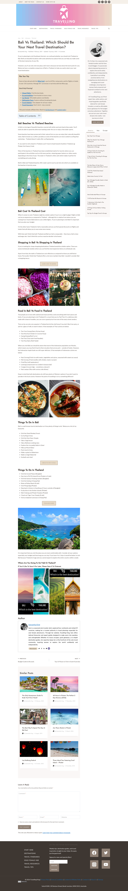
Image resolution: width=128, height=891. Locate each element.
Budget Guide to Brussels (26, 660)
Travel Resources (83, 28)
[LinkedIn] (44, 648)
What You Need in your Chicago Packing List (96, 140)
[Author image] (23, 701)
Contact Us (40, 2)
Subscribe (54, 865)
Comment (22, 793)
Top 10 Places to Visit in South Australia (67, 660)
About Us (94, 879)
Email (42, 817)
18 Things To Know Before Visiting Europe (96, 208)
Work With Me (50, 2)
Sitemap (100, 879)
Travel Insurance (27, 105)
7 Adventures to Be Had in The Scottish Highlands (95, 203)
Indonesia (27, 38)
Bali (23, 38)
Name (21, 817)
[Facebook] (99, 2)
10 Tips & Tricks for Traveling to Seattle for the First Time (95, 151)
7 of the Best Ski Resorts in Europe (96, 198)
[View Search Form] (109, 28)
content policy (61, 110)
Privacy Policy (45, 879)
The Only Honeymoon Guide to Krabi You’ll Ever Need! (32, 696)
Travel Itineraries (56, 28)
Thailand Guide (49, 503)
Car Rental (25, 98)
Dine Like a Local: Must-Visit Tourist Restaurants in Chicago (96, 146)
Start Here (33, 28)
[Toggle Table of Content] (38, 115)
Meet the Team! (29, 2)
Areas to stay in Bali (49, 463)
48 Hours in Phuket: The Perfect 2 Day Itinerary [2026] (64, 696)
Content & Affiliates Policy (72, 879)
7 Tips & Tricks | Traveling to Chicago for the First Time (97, 157)
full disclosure (49, 110)
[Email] (49, 648)
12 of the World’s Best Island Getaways (95, 171)
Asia (19, 38)
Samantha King (23, 51)
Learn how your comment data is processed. (56, 832)
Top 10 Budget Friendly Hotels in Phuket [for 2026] (96, 186)
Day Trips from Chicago (93, 136)
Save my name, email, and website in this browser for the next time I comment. (42, 822)
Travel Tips (94, 28)
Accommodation (27, 95)
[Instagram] (106, 2)
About (21, 2)
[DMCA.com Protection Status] (64, 882)
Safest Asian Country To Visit (94, 176)
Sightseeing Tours (28, 100)
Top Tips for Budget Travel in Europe (97, 213)
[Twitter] (102, 2)
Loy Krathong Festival (29, 760)
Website (64, 817)
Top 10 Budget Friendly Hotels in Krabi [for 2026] (97, 181)
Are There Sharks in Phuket (62, 728)
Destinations (43, 28)
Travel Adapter (27, 102)
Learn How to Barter (49, 264)
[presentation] (34, 684)
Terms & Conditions (57, 879)
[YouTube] (109, 2)
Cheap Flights (26, 93)
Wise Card (41, 81)
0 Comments (62, 51)
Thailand (34, 38)
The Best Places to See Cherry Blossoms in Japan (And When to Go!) (97, 166)
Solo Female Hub (69, 28)
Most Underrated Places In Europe (96, 194)
